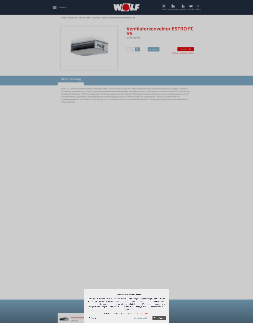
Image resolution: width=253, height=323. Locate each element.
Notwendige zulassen (141, 318)
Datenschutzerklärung (141, 313)
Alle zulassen (159, 318)
